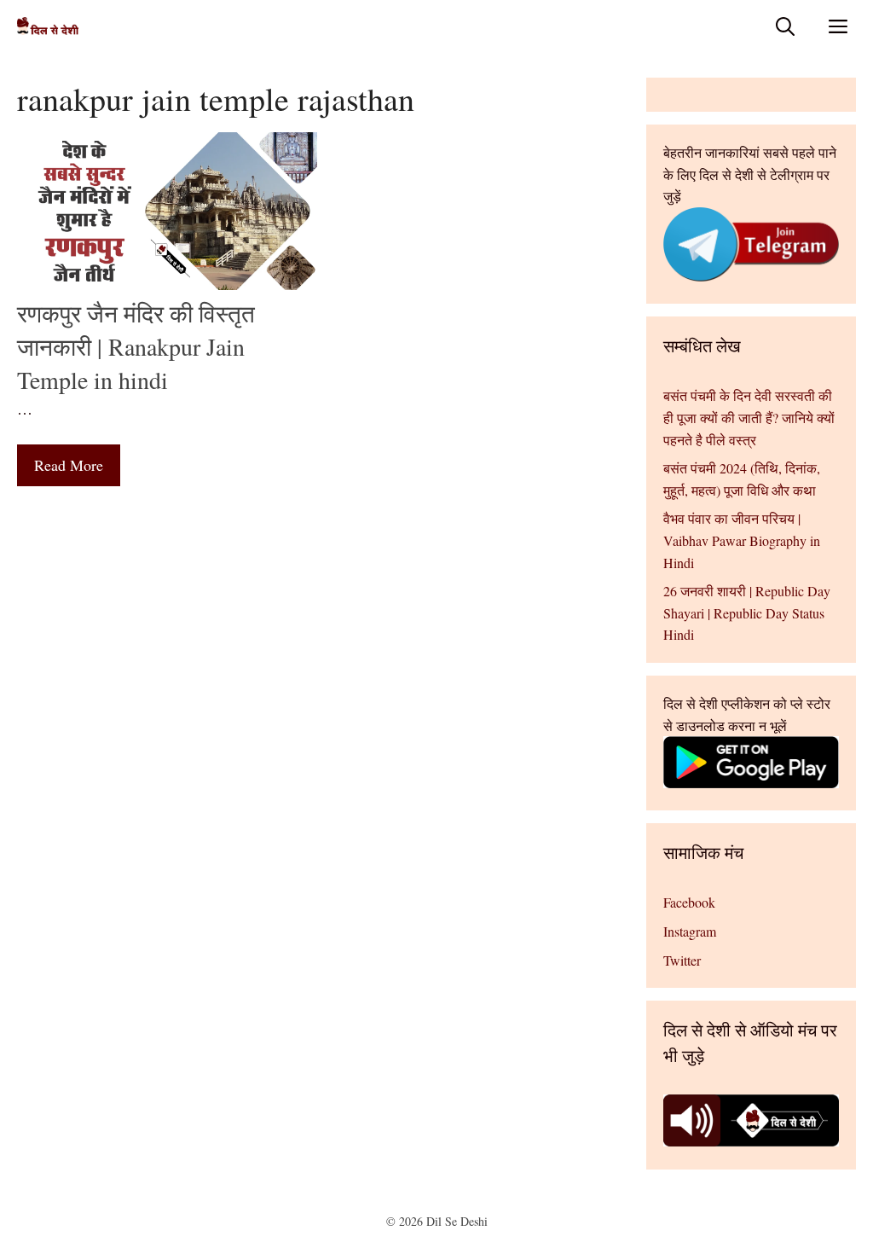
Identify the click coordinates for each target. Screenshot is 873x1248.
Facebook (689, 902)
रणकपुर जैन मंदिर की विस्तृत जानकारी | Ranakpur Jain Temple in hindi (136, 346)
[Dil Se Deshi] (47, 26)
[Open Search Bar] (785, 26)
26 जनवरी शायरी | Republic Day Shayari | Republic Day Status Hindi (746, 612)
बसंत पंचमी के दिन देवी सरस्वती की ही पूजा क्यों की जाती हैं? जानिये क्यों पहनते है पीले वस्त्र (749, 417)
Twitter (682, 960)
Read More (68, 465)
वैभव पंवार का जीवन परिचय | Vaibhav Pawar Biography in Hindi (741, 540)
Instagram (689, 931)
